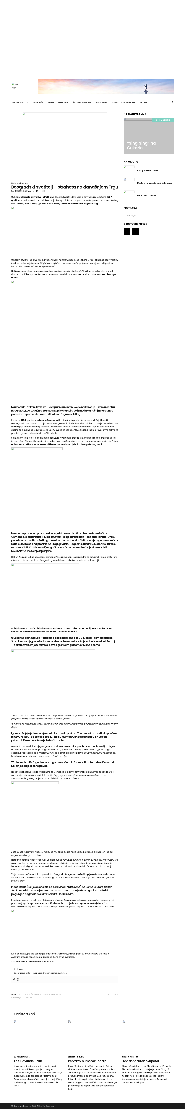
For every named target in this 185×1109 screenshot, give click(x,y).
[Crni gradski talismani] (129, 170)
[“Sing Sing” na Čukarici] (149, 136)
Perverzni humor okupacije (87, 1061)
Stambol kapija (55, 994)
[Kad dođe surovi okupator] (146, 1036)
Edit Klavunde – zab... (29, 1061)
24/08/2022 (16, 191)
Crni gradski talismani (147, 170)
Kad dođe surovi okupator (140, 1061)
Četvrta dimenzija (19, 183)
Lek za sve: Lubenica (147, 195)
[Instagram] (18, 979)
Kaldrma (30, 191)
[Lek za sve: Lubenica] (129, 195)
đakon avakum (26, 997)
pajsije (45, 994)
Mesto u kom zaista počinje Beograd (155, 183)
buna (19, 994)
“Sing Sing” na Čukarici (141, 145)
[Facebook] (14, 979)
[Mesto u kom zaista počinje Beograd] (129, 183)
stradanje (15, 997)
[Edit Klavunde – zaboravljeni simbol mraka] (38, 1036)
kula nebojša (27, 994)
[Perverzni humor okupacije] (92, 1036)
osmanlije (38, 994)
